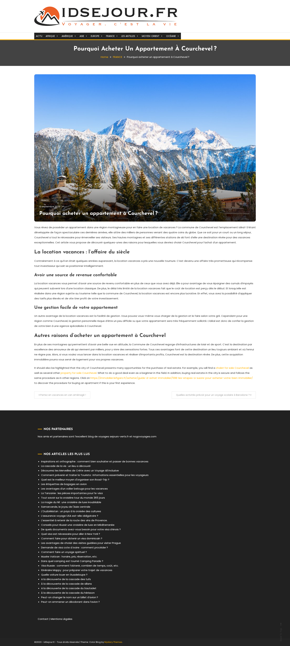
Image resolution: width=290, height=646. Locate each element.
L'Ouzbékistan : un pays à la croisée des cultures (71, 511)
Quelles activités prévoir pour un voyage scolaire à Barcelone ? (213, 395)
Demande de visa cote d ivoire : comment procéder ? (74, 547)
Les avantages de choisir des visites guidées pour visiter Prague (81, 543)
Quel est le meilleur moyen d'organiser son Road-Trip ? (75, 479)
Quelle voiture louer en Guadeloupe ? (64, 574)
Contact (43, 619)
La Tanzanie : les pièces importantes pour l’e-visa (72, 493)
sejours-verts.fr (119, 436)
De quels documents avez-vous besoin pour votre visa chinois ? (81, 529)
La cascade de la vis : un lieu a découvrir (66, 466)
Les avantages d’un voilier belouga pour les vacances (74, 488)
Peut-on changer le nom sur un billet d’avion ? (69, 597)
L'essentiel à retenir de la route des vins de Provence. (74, 520)
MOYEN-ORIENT (150, 36)
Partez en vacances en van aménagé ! (63, 395)
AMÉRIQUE (67, 36)
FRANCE (110, 36)
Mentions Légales (61, 619)
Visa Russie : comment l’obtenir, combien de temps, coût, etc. (79, 565)
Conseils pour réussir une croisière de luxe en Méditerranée (77, 525)
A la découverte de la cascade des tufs (66, 579)
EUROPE (95, 36)
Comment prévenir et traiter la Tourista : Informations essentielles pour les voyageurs (95, 475)
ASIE (82, 36)
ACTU (39, 36)
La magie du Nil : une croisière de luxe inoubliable (71, 502)
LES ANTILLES (128, 36)
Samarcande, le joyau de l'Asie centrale (65, 506)
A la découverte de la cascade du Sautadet (68, 588)
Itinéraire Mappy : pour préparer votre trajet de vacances (76, 570)
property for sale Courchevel (78, 373)
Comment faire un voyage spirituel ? (64, 552)
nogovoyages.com (144, 436)
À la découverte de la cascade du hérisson (68, 593)
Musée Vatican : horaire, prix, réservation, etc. (69, 556)
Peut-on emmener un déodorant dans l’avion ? (70, 602)
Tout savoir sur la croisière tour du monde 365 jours (73, 497)
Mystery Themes (113, 642)
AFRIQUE (50, 36)
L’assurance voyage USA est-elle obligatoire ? (69, 516)
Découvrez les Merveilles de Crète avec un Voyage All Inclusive (80, 470)
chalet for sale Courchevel (232, 368)
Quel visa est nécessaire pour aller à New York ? (70, 534)
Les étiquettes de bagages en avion (64, 484)
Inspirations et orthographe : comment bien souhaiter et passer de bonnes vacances (94, 461)
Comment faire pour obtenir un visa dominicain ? (71, 538)
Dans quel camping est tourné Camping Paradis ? (72, 561)
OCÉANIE (171, 36)
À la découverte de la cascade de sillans (66, 583)
